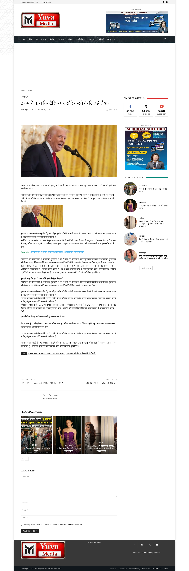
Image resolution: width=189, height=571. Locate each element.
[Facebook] (163, 2)
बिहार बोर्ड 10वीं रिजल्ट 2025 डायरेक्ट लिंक (101, 383)
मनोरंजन (101, 442)
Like (130, 105)
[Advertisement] (94, 65)
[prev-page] (22, 459)
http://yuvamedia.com (50, 398)
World (29, 90)
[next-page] (27, 459)
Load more (145, 268)
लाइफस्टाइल (68, 445)
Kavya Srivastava (29, 109)
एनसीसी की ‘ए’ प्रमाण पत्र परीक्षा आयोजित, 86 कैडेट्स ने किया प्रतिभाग (57, 252)
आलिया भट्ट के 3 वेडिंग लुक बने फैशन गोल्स (69, 449)
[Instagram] (142, 545)
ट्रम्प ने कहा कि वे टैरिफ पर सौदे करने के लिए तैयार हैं (81, 353)
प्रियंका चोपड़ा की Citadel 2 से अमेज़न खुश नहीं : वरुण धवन (43, 383)
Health (142, 236)
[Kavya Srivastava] (32, 396)
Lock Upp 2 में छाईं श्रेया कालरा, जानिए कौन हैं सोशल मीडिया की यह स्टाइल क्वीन (101, 448)
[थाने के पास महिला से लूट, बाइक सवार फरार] (36, 435)
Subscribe (162, 105)
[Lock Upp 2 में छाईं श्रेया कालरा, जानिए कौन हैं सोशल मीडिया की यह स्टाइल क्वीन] (101, 435)
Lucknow (36, 445)
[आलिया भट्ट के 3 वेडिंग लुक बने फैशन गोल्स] (69, 435)
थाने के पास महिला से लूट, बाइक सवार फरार (36, 449)
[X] (149, 545)
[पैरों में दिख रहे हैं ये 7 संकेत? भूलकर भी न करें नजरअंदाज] (130, 239)
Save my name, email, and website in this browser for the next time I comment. (53, 525)
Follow (146, 105)
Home (23, 90)
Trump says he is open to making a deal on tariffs (46, 353)
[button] (165, 39)
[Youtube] (166, 2)
